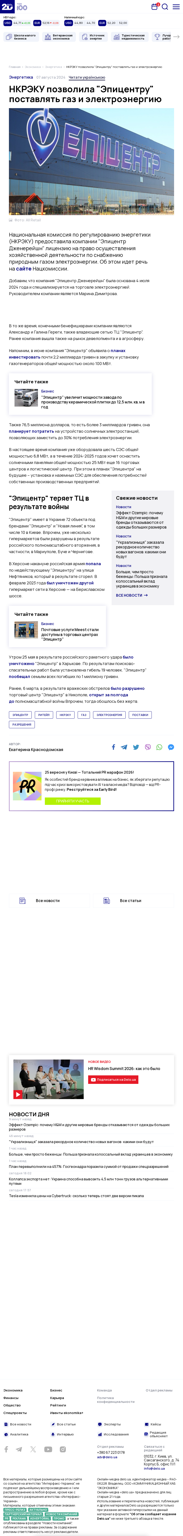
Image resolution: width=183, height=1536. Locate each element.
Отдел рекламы (159, 1390)
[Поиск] (165, 6)
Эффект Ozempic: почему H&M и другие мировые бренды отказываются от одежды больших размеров (141, 520)
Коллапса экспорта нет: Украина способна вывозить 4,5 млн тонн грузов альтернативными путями (88, 1181)
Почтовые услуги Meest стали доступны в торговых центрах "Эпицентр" (70, 634)
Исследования (116, 1434)
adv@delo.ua (107, 1457)
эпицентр (20, 715)
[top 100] (22, 6)
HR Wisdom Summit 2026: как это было (124, 1068)
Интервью (65, 1434)
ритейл (44, 715)
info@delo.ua (154, 1468)
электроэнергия (109, 715)
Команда (104, 1390)
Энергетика (21, 77)
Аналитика (19, 1434)
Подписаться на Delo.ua (116, 1079)
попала (93, 563)
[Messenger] (170, 747)
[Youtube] (48, 1449)
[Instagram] (62, 1449)
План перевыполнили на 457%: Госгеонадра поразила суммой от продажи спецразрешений (88, 1166)
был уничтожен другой (70, 582)
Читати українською (87, 77)
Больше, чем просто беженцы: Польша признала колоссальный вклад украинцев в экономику (141, 579)
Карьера (57, 1397)
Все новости (129, 595)
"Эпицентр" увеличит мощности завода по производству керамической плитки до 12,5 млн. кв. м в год (93, 402)
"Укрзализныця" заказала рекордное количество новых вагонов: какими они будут (141, 549)
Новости (123, 506)
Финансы (11, 1397)
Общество (12, 1405)
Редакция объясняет (159, 1434)
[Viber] (147, 747)
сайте (23, 268)
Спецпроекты (15, 1412)
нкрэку (65, 715)
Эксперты (112, 1424)
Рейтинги (58, 1405)
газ (83, 715)
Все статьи (130, 900)
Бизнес (47, 391)
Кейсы (156, 1424)
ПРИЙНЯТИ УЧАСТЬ (72, 801)
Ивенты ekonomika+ (66, 1412)
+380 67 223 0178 (111, 1453)
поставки (140, 715)
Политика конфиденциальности (116, 1399)
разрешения (21, 724)
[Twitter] (136, 747)
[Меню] (176, 6)
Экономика (13, 1390)
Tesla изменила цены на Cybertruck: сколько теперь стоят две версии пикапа (76, 1195)
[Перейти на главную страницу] (7, 6)
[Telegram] (124, 747)
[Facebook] (113, 747)
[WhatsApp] (159, 747)
